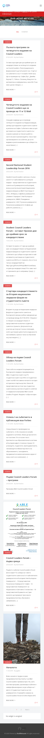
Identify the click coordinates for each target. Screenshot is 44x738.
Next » (27, 710)
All (17, 32)
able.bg (24, 12)
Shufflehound (21, 733)
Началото (11, 667)
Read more (10, 90)
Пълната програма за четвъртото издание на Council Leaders (19, 50)
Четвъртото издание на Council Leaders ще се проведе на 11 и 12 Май (19, 108)
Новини (25, 32)
